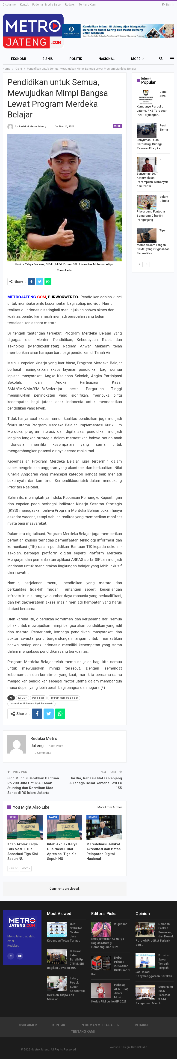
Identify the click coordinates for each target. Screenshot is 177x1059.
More (135, 59)
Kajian (53, 817)
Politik (75, 59)
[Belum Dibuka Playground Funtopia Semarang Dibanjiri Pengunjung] (146, 202)
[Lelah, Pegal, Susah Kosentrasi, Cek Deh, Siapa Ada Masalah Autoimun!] (57, 983)
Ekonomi (18, 59)
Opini (117, 126)
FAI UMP (22, 698)
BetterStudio (139, 1047)
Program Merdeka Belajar (64, 698)
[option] (153, 173)
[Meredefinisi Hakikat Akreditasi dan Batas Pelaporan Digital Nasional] (104, 827)
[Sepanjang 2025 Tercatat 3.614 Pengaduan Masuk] (145, 992)
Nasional (107, 59)
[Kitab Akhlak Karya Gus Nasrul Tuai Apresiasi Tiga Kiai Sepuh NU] (25, 827)
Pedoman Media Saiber (47, 4)
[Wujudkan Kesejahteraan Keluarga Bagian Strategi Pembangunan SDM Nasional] (101, 929)
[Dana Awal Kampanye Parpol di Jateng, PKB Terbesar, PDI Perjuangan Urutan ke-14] (146, 97)
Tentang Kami (87, 4)
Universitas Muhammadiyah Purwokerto (31, 703)
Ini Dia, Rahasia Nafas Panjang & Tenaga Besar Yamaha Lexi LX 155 (95, 783)
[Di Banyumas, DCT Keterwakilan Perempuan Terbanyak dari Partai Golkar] (146, 164)
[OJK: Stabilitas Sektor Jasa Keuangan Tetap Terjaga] (57, 929)
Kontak (24, 4)
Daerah (92, 817)
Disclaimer (10, 4)
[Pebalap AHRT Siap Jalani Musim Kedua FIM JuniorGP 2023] (101, 990)
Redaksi (70, 4)
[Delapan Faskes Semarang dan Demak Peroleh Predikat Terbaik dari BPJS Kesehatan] (145, 929)
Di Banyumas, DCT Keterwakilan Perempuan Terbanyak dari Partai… (152, 172)
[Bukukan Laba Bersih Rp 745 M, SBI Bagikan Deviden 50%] (57, 956)
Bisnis (47, 59)
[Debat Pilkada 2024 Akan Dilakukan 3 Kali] (101, 963)
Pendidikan (38, 698)
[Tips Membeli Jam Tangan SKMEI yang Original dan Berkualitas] (146, 235)
